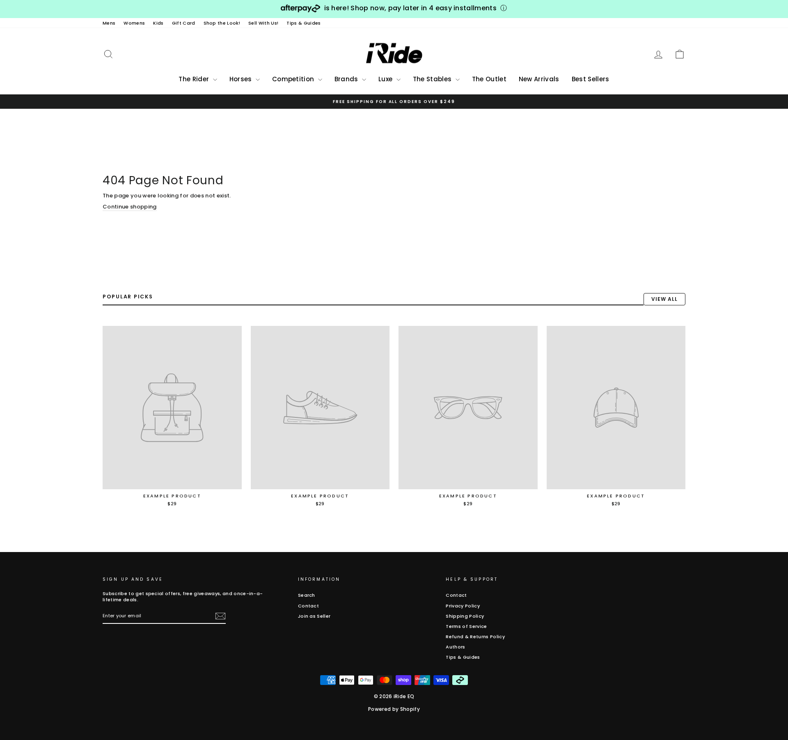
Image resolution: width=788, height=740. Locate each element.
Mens (109, 23)
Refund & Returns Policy (475, 636)
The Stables (433, 79)
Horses (241, 79)
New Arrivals (539, 79)
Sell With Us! (263, 23)
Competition (294, 79)
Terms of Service (466, 626)
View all (664, 299)
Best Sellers (590, 79)
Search (306, 595)
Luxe (386, 79)
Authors (455, 647)
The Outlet (489, 79)
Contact (308, 606)
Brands (347, 79)
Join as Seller (314, 616)
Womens (134, 23)
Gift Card (183, 23)
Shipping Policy (465, 616)
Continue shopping (130, 207)
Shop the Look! (222, 23)
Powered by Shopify (394, 709)
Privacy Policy (463, 606)
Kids (158, 23)
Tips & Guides (303, 23)
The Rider (195, 79)
